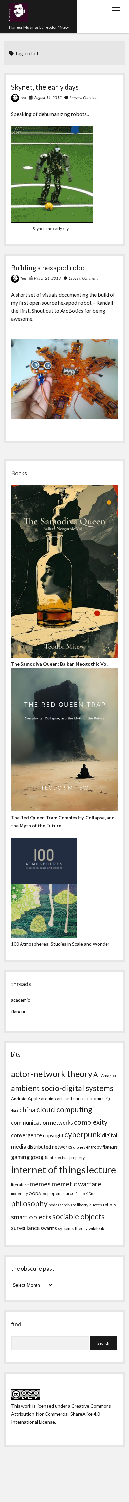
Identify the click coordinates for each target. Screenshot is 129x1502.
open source (62, 1193)
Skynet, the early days (45, 87)
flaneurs (110, 1147)
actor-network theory (51, 1074)
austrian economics (84, 1098)
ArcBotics (71, 310)
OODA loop (39, 1193)
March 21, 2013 (47, 278)
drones (79, 1147)
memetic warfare (76, 1184)
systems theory (73, 1228)
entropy (94, 1147)
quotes (95, 1204)
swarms (49, 1228)
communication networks (42, 1122)
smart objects (31, 1217)
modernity (19, 1193)
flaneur (18, 1011)
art (60, 1098)
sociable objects (78, 1216)
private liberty (76, 1204)
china (27, 1110)
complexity (91, 1122)
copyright (53, 1135)
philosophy (29, 1203)
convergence (26, 1135)
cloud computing (64, 1109)
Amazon (108, 1075)
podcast (56, 1204)
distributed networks (49, 1147)
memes (40, 1184)
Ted (23, 97)
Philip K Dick (85, 1193)
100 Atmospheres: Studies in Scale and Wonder (60, 944)
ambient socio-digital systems (62, 1088)
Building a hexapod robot (49, 267)
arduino (48, 1098)
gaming (20, 1156)
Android (19, 1098)
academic (20, 1000)
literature (20, 1184)
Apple (34, 1098)
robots (109, 1204)
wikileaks (97, 1228)
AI (96, 1074)
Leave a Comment (84, 97)
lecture (101, 1169)
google (39, 1157)
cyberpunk (82, 1134)
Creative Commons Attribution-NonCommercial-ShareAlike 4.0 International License (61, 1414)
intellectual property (67, 1157)
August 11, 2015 (48, 97)
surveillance (25, 1228)
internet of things (48, 1169)
